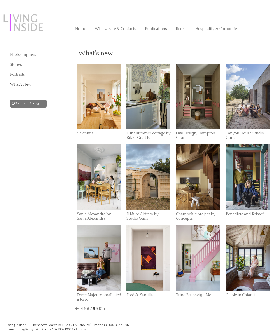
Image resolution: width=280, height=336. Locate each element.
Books (181, 29)
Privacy (81, 329)
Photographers (23, 54)
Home (80, 29)
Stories (16, 65)
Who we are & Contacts (115, 29)
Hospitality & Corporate (216, 29)
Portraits (17, 74)
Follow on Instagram (29, 103)
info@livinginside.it (30, 329)
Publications (156, 29)
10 (100, 309)
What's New (21, 84)
